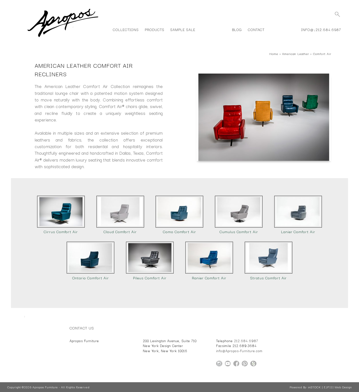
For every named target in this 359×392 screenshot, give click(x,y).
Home (273, 53)
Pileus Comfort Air (149, 278)
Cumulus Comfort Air (239, 231)
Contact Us (82, 328)
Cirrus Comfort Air (61, 231)
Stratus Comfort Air (268, 278)
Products (154, 29)
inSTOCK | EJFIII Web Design (330, 387)
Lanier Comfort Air (298, 231)
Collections (125, 29)
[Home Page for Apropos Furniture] (63, 37)
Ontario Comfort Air (90, 278)
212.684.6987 (328, 29)
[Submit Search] (337, 14)
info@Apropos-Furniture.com (239, 350)
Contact (256, 29)
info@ (307, 29)
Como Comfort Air (179, 231)
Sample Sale (182, 29)
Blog (237, 29)
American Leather (295, 53)
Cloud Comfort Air (120, 231)
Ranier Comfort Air (209, 278)
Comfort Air (322, 53)
